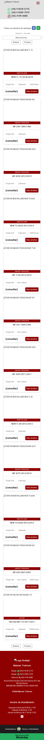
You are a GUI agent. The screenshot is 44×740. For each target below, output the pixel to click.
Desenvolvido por (10, 729)
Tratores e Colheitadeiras (30, 729)
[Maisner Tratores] (22, 660)
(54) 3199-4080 (19, 16)
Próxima (27, 42)
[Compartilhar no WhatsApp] (38, 28)
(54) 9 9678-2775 (20, 9)
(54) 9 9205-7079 (20, 12)
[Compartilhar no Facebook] (34, 28)
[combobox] (22, 37)
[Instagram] (22, 716)
